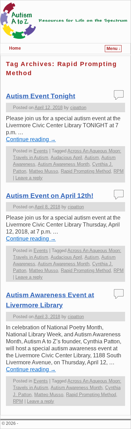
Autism (92, 157)
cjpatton (78, 107)
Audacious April (66, 157)
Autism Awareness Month (63, 164)
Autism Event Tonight (40, 96)
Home (15, 48)
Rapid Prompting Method (86, 171)
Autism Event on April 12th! (49, 195)
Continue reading (31, 139)
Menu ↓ (114, 48)
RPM (119, 171)
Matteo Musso (43, 171)
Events (41, 150)
